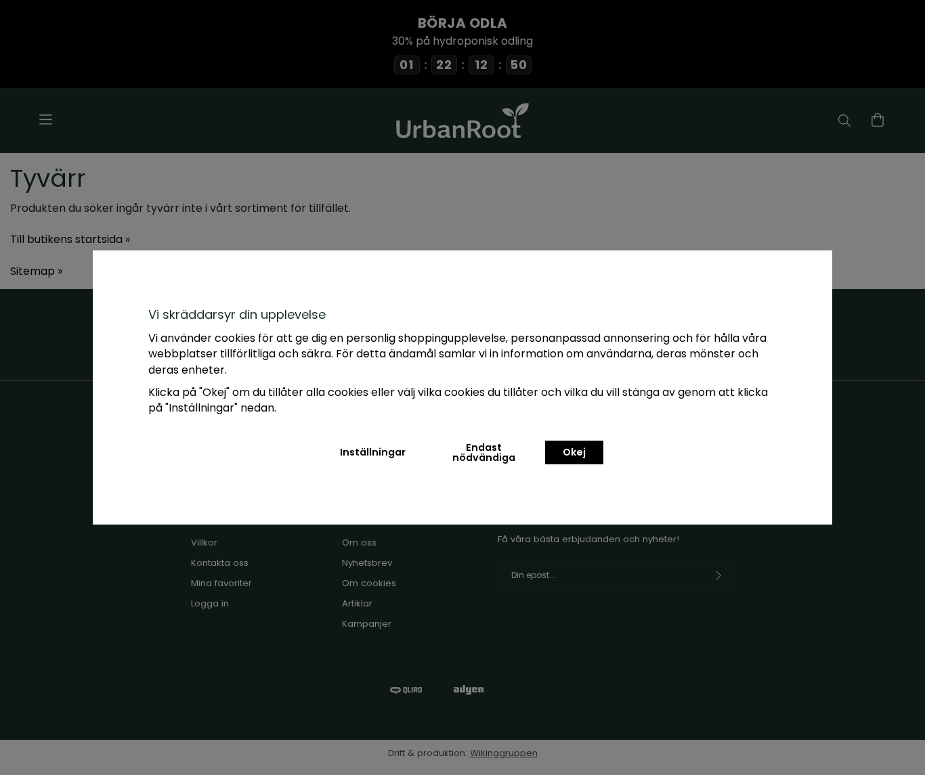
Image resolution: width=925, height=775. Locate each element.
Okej (574, 452)
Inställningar (373, 452)
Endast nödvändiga (483, 452)
